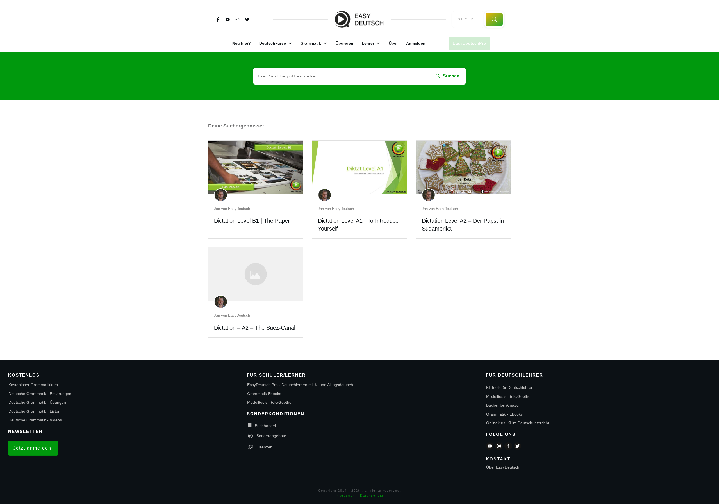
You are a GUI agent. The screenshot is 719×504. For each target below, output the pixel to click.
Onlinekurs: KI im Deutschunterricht (517, 423)
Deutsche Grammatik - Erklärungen (39, 393)
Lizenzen (264, 447)
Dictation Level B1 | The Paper (252, 221)
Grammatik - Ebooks (504, 414)
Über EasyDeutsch (502, 467)
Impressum (345, 495)
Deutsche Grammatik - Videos (35, 420)
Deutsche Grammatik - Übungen (37, 402)
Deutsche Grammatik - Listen (34, 411)
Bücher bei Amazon (503, 405)
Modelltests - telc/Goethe (269, 402)
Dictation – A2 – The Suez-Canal (254, 328)
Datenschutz (372, 495)
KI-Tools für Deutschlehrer (509, 387)
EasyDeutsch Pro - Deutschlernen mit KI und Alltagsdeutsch (300, 384)
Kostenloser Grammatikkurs (33, 384)
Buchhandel (265, 425)
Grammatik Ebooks (264, 393)
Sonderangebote (271, 436)
